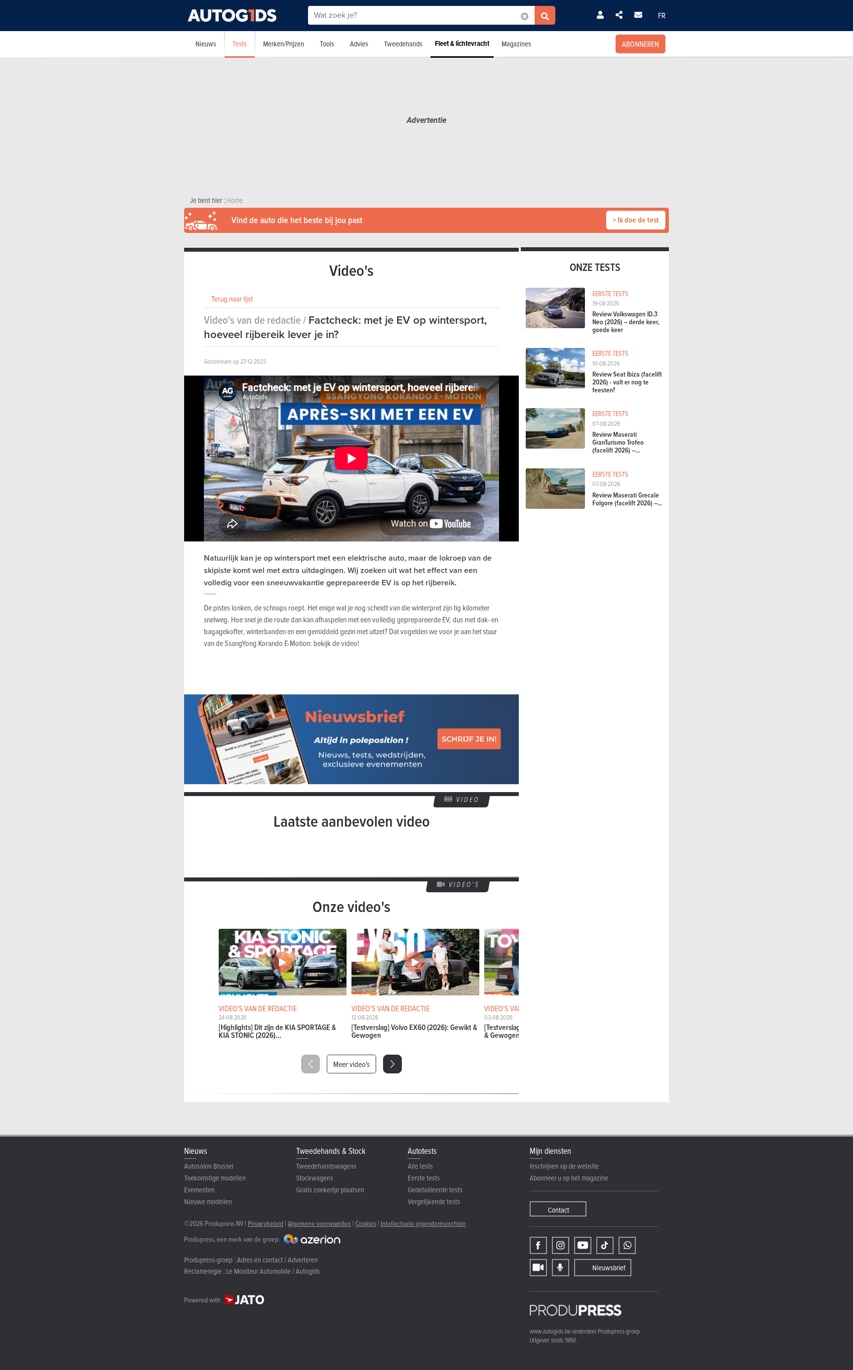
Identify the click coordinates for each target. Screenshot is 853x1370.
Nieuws (205, 43)
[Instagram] (560, 1245)
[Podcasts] (560, 1267)
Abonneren (640, 43)
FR (661, 15)
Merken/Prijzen (283, 43)
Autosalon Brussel (208, 1166)
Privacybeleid (265, 1223)
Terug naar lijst (232, 298)
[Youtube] (582, 1245)
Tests (240, 43)
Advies (359, 43)
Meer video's (351, 1064)
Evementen (199, 1189)
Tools (327, 43)
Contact (558, 1210)
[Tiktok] (605, 1245)
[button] (392, 1064)
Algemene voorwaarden (319, 1223)
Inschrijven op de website (564, 1166)
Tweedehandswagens (326, 1166)
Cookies (365, 1223)
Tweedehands (403, 43)
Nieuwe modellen (208, 1201)
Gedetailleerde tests (435, 1189)
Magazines (516, 43)
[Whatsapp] (627, 1245)
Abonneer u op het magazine (569, 1178)
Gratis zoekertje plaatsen (330, 1189)
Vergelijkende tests (434, 1201)
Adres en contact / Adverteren (277, 1260)
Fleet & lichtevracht (462, 43)
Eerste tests (424, 1178)
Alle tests (420, 1166)
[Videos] (538, 1267)
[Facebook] (538, 1245)
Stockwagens (314, 1178)
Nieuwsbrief (608, 1267)
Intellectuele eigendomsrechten (423, 1223)
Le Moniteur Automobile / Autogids (273, 1271)
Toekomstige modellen (215, 1178)
